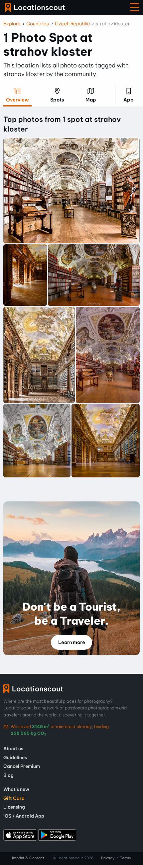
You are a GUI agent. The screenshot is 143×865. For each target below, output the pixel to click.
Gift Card (14, 798)
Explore (12, 24)
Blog (8, 775)
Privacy (107, 858)
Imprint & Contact (28, 858)
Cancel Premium (21, 766)
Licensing (14, 807)
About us (13, 748)
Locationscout (35, 7)
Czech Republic (72, 24)
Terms (125, 858)
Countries (37, 24)
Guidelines (15, 757)
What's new (16, 789)
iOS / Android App (23, 816)
